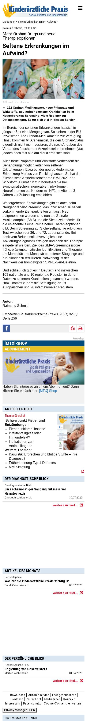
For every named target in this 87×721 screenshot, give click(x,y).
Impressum (12, 703)
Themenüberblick (15, 415)
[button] (6, 328)
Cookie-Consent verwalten (62, 703)
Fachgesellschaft (64, 695)
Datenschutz (32, 703)
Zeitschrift (33, 699)
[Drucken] (80, 328)
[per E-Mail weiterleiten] (72, 328)
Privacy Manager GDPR (19, 710)
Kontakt (69, 699)
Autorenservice (38, 695)
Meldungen (9, 21)
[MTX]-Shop (16, 348)
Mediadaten (52, 699)
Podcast (17, 699)
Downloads (17, 695)
